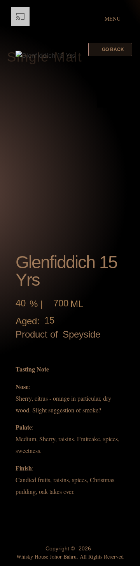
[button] (110, 49)
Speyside (81, 334)
